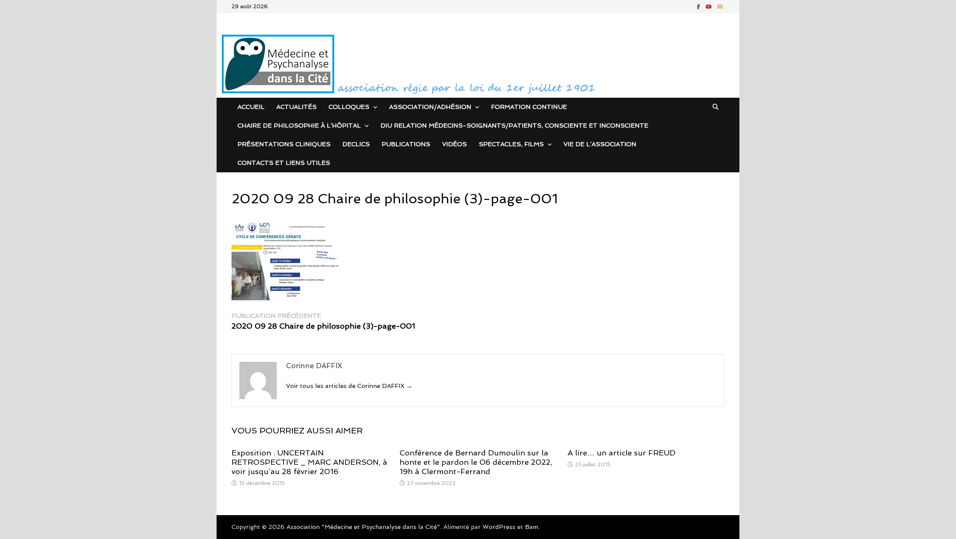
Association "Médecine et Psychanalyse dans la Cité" (363, 526)
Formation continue (529, 106)
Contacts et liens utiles (284, 162)
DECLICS (356, 144)
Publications (406, 144)
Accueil (251, 106)
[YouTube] (710, 6)
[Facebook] (699, 6)
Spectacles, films (511, 144)
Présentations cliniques (284, 144)
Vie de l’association (600, 144)
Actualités (296, 106)
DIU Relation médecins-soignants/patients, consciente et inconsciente (514, 125)
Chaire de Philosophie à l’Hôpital (299, 125)
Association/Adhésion (430, 106)
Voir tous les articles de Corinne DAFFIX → (349, 385)
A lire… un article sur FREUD (622, 452)
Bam (531, 526)
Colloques (349, 106)
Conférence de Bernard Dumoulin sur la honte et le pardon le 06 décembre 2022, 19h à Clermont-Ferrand (476, 462)
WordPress (498, 526)
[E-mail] (720, 6)
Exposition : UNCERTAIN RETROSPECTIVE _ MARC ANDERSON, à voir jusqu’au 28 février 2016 (309, 462)
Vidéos (454, 144)
